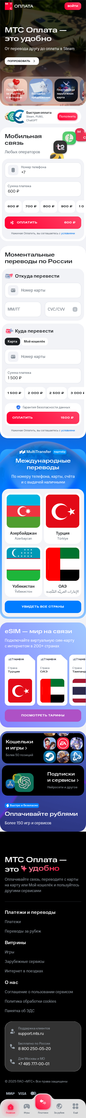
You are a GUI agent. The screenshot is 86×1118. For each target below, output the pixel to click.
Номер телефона (33, 167)
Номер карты (33, 290)
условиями (68, 233)
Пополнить (67, 116)
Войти (73, 6)
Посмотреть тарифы (43, 715)
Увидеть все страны (43, 607)
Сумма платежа (19, 186)
